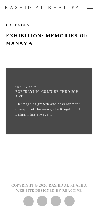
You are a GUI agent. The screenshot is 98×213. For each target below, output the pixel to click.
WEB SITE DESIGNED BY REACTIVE (49, 190)
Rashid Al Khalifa (43, 8)
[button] (90, 6)
